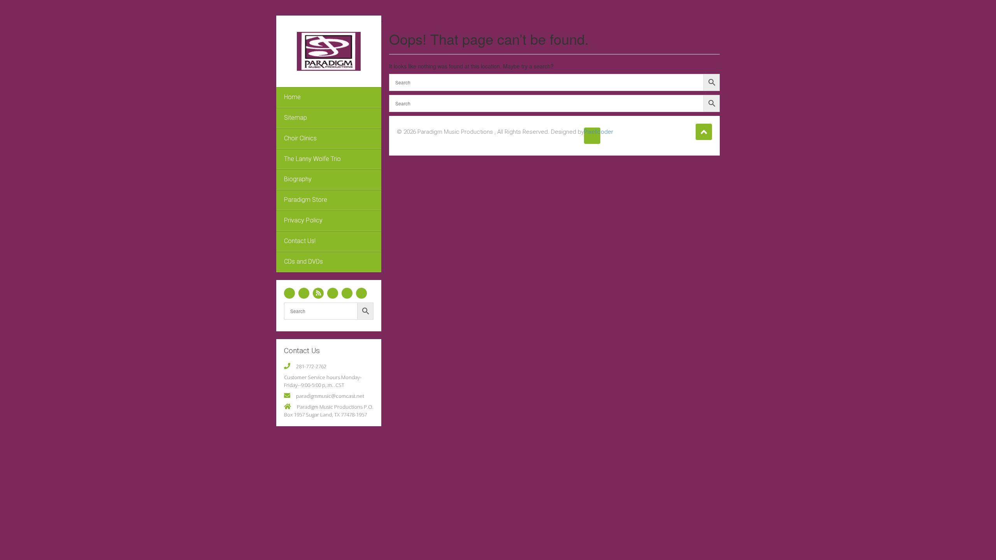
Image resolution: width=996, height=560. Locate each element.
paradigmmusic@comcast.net (330, 395)
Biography (298, 179)
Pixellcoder (592, 131)
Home (292, 97)
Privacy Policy (303, 220)
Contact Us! (300, 241)
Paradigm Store (305, 199)
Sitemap (295, 117)
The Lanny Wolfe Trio (312, 159)
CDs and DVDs (303, 261)
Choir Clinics (300, 138)
